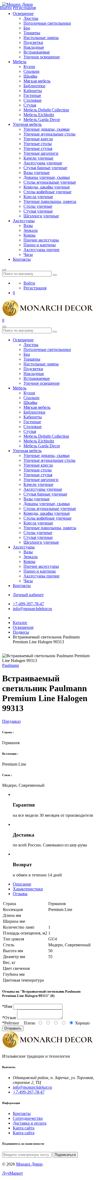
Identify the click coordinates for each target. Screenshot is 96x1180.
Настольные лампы (41, 37)
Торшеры (31, 33)
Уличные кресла (38, 139)
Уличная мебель (27, 124)
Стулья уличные (38, 211)
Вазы (28, 225)
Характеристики (28, 889)
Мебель (19, 61)
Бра (26, 28)
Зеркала (30, 230)
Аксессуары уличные (42, 163)
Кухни (29, 66)
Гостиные (32, 95)
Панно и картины (39, 245)
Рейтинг (10, 1023)
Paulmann (10, 665)
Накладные (33, 47)
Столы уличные (37, 206)
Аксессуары (24, 220)
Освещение (23, 13)
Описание (22, 884)
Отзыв (9, 1017)
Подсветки (33, 42)
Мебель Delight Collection (46, 110)
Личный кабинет (28, 594)
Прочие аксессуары (41, 240)
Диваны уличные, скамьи (46, 177)
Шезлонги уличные (41, 216)
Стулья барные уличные (45, 167)
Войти (29, 283)
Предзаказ (11, 721)
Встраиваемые (36, 52)
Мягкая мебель (36, 81)
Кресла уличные (38, 196)
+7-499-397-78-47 (28, 604)
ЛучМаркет (12, 1173)
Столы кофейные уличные (47, 192)
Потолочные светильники (47, 23)
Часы (28, 254)
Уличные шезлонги (40, 153)
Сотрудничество (28, 1118)
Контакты (22, 259)
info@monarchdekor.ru (32, 608)
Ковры (29, 235)
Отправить (12, 1028)
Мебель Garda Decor (41, 119)
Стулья (29, 105)
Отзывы (20, 893)
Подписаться (65, 1155)
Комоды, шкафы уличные (46, 187)
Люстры (30, 18)
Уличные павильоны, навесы (49, 201)
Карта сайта (23, 1128)
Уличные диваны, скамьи (46, 129)
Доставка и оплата (29, 1123)
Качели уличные (38, 158)
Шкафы (30, 76)
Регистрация (34, 288)
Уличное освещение (41, 57)
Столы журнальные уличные (49, 182)
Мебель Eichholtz (38, 114)
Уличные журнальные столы (49, 134)
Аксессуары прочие (41, 249)
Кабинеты (32, 90)
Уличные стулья (37, 148)
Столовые (32, 100)
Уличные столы (37, 143)
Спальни (31, 71)
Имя (7, 1006)
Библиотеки (34, 86)
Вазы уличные (36, 172)
